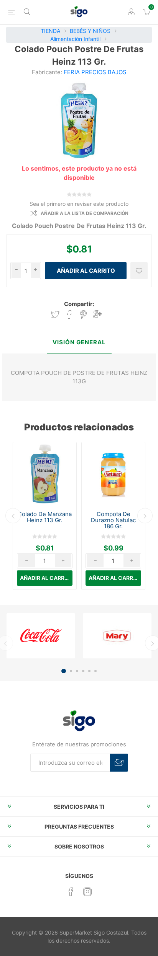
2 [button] (71, 671)
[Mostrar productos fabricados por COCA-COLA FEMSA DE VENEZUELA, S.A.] (41, 635)
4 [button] (83, 671)
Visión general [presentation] (79, 342)
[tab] (78, 342)
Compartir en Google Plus (97, 314)
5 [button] (89, 671)
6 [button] (95, 671)
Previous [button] (13, 515)
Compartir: (79, 304)
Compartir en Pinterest (83, 314)
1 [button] (63, 671)
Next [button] (145, 515)
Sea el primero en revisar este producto (79, 203)
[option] (44, 516)
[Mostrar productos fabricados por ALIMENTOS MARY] (117, 635)
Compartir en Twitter (55, 314)
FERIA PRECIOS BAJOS (95, 72)
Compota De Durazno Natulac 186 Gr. (113, 520)
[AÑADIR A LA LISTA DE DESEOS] (139, 270)
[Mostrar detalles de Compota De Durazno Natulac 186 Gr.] (113, 473)
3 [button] (77, 671)
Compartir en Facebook (69, 314)
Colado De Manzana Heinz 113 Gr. (45, 517)
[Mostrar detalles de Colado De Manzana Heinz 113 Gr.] (44, 473)
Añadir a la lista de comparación (84, 213)
